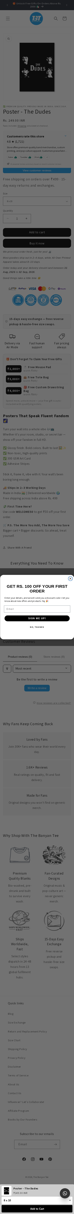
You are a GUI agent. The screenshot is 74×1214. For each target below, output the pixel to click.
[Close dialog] (70, 578)
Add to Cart (37, 1208)
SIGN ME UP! (37, 618)
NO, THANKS (37, 627)
